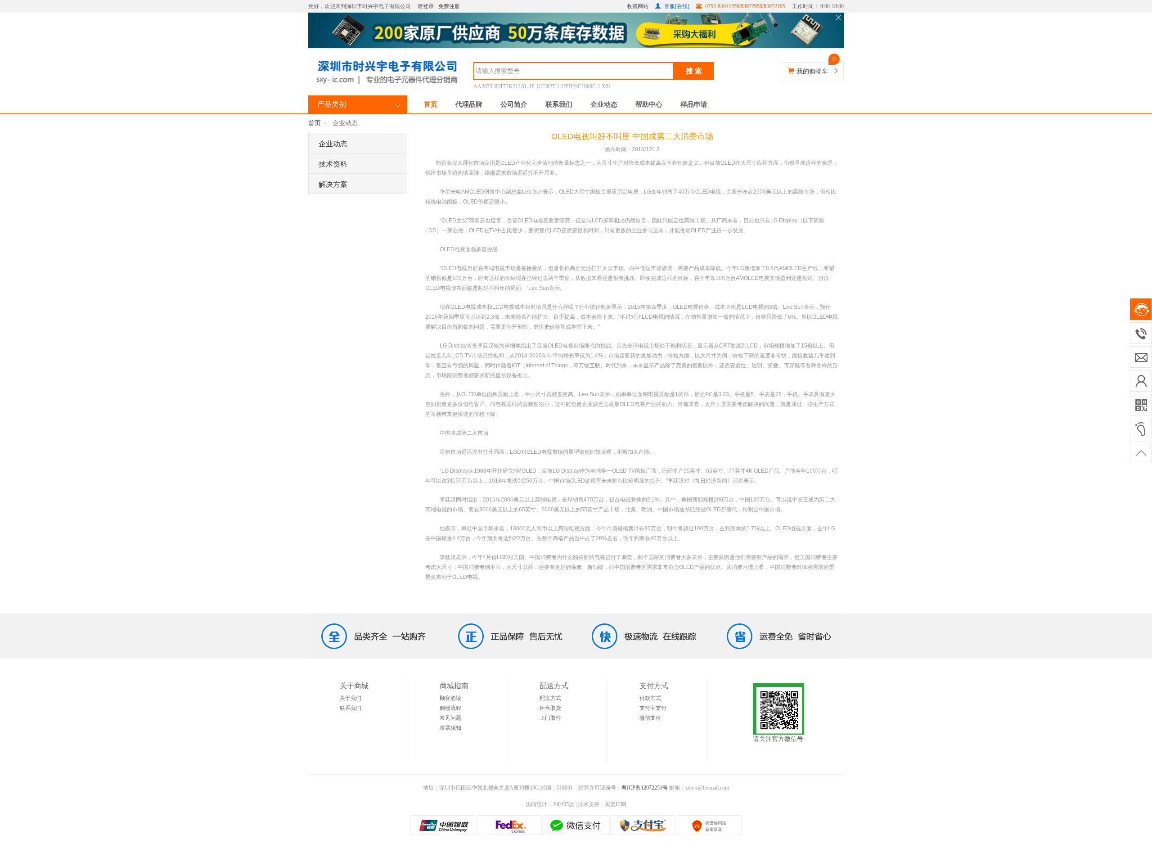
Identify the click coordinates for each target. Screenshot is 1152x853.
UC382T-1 (547, 86)
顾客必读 (450, 698)
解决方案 (333, 184)
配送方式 (550, 698)
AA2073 (482, 86)
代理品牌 (468, 104)
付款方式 (650, 698)
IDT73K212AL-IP (514, 86)
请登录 (426, 6)
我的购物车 (812, 71)
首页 (430, 104)
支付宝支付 (652, 708)
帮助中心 (648, 104)
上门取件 (550, 718)
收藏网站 (637, 6)
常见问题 (450, 718)
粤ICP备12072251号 (644, 788)
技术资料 (333, 164)
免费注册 (449, 6)
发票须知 (450, 728)
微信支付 (650, 718)
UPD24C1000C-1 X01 (586, 86)
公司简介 (513, 104)
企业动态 (603, 104)
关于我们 (350, 698)
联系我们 (558, 104)
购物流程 (450, 708)
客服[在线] (676, 6)
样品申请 (693, 104)
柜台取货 (550, 708)
